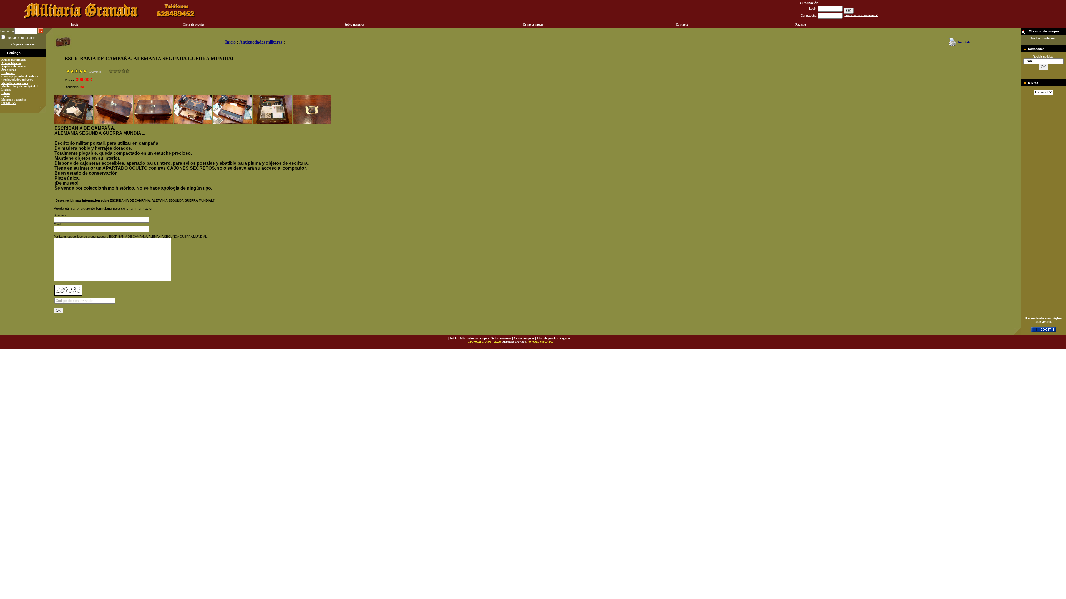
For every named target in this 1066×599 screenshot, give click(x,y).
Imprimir (964, 42)
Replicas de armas (13, 66)
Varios (5, 96)
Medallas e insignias (14, 83)
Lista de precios (193, 24)
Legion (6, 89)
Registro (801, 24)
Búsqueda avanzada (23, 44)
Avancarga (8, 69)
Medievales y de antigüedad (19, 86)
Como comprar (533, 24)
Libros (5, 93)
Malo (115, 71)
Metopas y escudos (13, 99)
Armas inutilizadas (13, 59)
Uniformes (8, 73)
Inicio (74, 24)
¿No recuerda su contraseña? (861, 15)
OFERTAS (8, 103)
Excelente (127, 71)
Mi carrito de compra (474, 338)
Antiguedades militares (260, 42)
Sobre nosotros (354, 24)
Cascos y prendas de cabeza (19, 76)
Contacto (682, 24)
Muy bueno (123, 71)
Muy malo (111, 71)
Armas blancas (11, 63)
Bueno (119, 71)
